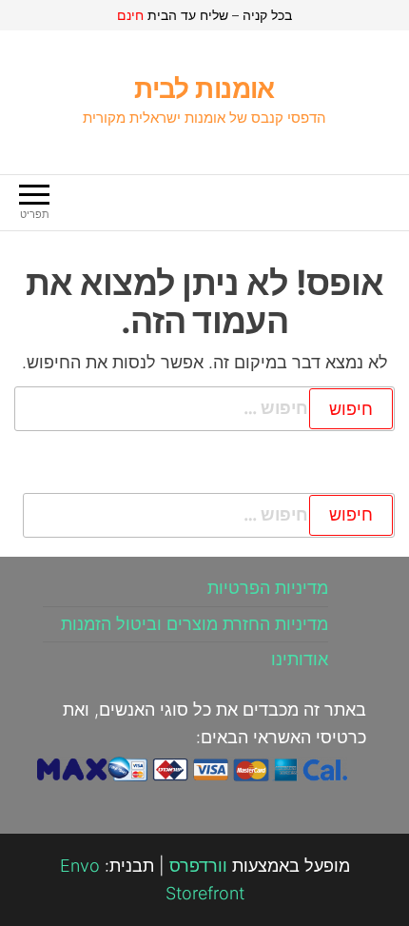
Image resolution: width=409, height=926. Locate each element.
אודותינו (299, 659)
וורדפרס (198, 866)
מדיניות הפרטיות (267, 588)
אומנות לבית (204, 88)
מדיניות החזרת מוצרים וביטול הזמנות (194, 624)
